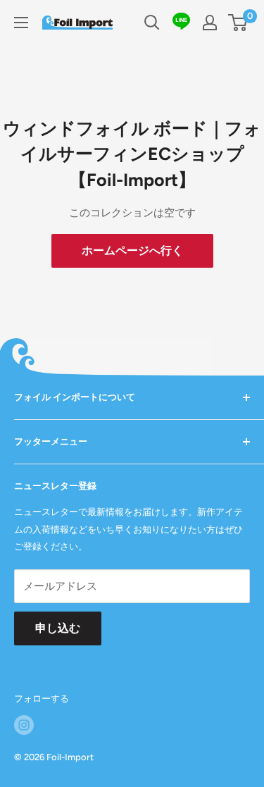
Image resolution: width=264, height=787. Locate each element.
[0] (238, 22)
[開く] (152, 22)
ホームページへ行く (132, 250)
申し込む (57, 628)
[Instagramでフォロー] (24, 725)
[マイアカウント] (210, 22)
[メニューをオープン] (21, 22)
